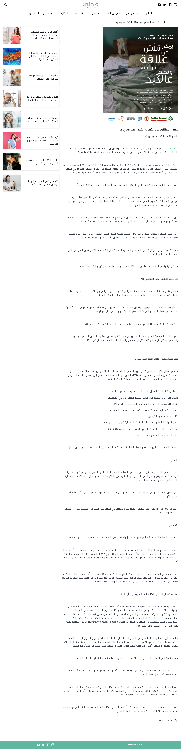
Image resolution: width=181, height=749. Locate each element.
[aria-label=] (6, 5)
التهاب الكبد (169, 148)
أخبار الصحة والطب (169, 22)
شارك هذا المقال (165, 720)
